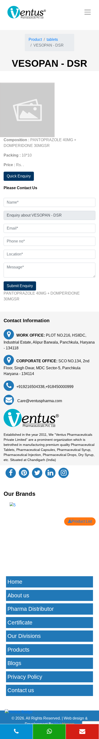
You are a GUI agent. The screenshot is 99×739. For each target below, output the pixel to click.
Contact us (20, 690)
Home (14, 582)
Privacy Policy (24, 677)
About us (18, 595)
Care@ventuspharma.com (39, 401)
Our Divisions (24, 636)
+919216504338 (30, 387)
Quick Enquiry (19, 176)
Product (35, 39)
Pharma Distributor (30, 609)
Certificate (19, 622)
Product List (82, 521)
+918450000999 (59, 387)
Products (18, 650)
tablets (52, 39)
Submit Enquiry (20, 286)
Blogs (14, 663)
